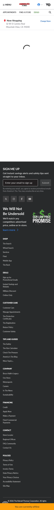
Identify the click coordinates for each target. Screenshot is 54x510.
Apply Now (7, 411)
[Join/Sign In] (40, 4)
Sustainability (8, 395)
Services (6, 252)
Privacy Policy (8, 460)
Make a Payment (9, 416)
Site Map (6, 486)
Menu (8, 4)
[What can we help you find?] (50, 12)
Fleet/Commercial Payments (10, 421)
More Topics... (8, 361)
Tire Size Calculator (10, 348)
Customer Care (8, 308)
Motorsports (7, 382)
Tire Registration (9, 323)
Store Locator (8, 435)
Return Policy (8, 327)
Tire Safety (7, 344)
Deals (36, 12)
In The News (8, 390)
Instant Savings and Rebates (10, 285)
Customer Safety (9, 331)
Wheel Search (8, 248)
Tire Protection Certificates (8, 317)
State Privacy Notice (10, 473)
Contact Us (7, 448)
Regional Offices (9, 439)
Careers (5, 386)
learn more (9, 229)
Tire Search (7, 243)
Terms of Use (8, 464)
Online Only (7, 295)
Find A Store (25, 12)
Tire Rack (6, 265)
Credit (5, 407)
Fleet (5, 256)
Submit (45, 182)
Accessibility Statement (11, 481)
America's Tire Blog (10, 357)
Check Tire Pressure (10, 352)
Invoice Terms (8, 469)
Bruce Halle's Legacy (10, 373)
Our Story (6, 378)
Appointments (9, 12)
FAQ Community (9, 443)
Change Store (45, 21)
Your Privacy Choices (11, 477)
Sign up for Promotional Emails (10, 278)
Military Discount (9, 291)
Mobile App (7, 260)
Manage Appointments (11, 312)
